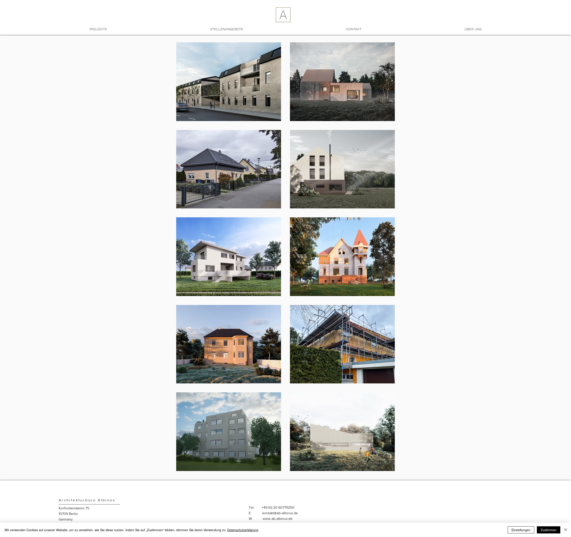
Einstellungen (520, 530)
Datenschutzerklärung (242, 530)
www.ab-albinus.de (277, 519)
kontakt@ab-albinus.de (280, 513)
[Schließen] (565, 529)
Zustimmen (549, 530)
